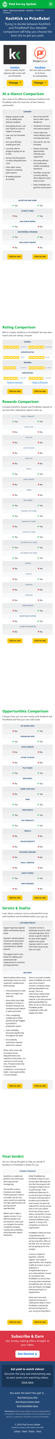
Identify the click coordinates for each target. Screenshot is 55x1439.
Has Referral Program (27, 232)
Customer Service (27, 923)
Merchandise (27, 606)
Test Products (27, 820)
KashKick (29, 10)
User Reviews (27, 373)
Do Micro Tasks (27, 726)
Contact (17, 1431)
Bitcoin (29, 574)
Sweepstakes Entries (27, 616)
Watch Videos (28, 873)
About (24, 1431)
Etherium (29, 584)
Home (5, 10)
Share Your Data (27, 789)
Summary (27, 112)
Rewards (27, 363)
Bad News (27, 973)
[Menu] (50, 4)
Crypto (28, 563)
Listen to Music (27, 757)
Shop (27, 799)
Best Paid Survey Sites (28, 1398)
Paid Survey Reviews (17, 10)
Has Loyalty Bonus (27, 242)
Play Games (27, 768)
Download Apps (28, 736)
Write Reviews (27, 884)
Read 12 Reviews (40, 382)
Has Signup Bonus (27, 221)
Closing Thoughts (27, 1171)
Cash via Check (28, 448)
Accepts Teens (27, 211)
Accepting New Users (27, 200)
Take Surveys (27, 810)
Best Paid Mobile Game (27, 1406)
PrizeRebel (40, 67)
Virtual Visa (28, 427)
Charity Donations (28, 627)
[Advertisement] (27, 293)
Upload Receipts (27, 841)
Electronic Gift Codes (29, 553)
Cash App (29, 437)
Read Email (27, 778)
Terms (38, 1431)
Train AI (27, 831)
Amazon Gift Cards (29, 521)
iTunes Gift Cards (28, 532)
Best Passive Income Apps (27, 1402)
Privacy (32, 1431)
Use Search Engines (27, 852)
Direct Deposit (28, 479)
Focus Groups (27, 747)
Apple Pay (28, 458)
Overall (27, 342)
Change (14, 82)
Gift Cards (27, 500)
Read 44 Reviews (15, 382)
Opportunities (27, 352)
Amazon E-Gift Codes (29, 511)
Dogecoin (28, 595)
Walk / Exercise (27, 863)
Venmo (28, 490)
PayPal (28, 469)
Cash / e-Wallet (27, 416)
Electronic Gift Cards (29, 542)
